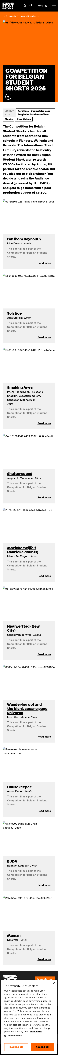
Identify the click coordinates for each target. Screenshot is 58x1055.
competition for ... (29, 16)
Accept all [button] (42, 1047)
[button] (29, 1035)
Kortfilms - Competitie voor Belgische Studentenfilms (34, 112)
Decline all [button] (16, 1047)
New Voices (24, 119)
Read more (36, 1031)
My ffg (42, 5)
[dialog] (29, 1017)
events (12, 16)
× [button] (54, 983)
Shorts (9, 119)
